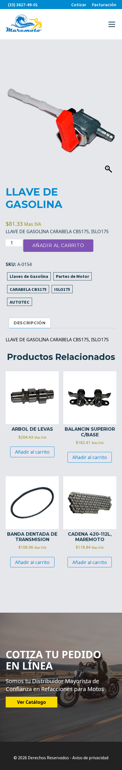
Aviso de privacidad (90, 757)
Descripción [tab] (30, 322)
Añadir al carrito (58, 245)
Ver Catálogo (31, 702)
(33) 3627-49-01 (23, 4)
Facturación (104, 4)
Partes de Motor (72, 276)
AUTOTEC (20, 302)
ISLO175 (62, 289)
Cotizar (78, 4)
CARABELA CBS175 (28, 289)
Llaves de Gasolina (29, 276)
